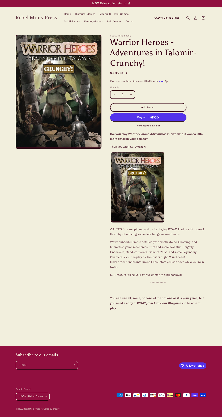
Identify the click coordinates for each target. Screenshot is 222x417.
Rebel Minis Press (31, 409)
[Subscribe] (74, 365)
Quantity (114, 87)
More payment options (148, 126)
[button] (188, 18)
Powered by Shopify (50, 409)
